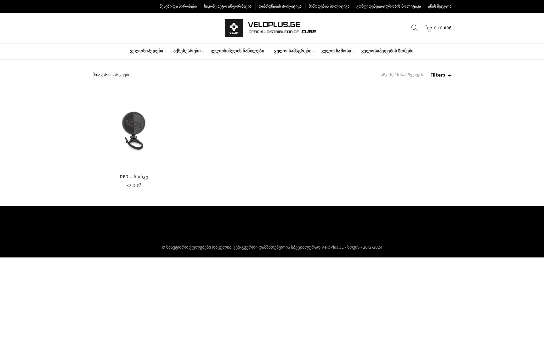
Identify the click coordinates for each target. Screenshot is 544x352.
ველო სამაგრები (292, 51)
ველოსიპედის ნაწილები (237, 51)
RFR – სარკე (134, 176)
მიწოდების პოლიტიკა (329, 6)
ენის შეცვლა (439, 6)
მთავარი (101, 75)
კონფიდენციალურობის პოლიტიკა (388, 6)
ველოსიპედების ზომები (387, 51)
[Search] (415, 27)
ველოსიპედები (146, 51)
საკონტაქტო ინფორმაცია (228, 6)
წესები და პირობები (178, 6)
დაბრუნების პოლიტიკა (280, 6)
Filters (437, 75)
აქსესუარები (187, 51)
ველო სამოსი (336, 51)
